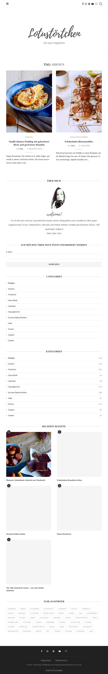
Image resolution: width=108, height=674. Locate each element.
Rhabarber (50, 622)
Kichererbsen (92, 613)
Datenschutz (61, 660)
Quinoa (38, 622)
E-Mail (9, 252)
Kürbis (32, 618)
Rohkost (62, 622)
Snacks (11, 329)
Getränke (12, 306)
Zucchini (68, 631)
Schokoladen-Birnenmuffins (79, 141)
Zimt (48, 631)
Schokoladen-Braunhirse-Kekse (69, 480)
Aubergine (12, 609)
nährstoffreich (81, 618)
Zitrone (57, 631)
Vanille (52, 627)
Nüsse (95, 618)
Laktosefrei (44, 618)
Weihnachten (13, 631)
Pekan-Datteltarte (64, 534)
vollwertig (87, 627)
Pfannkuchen (13, 622)
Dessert (11, 289)
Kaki (80, 613)
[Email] (92, 4)
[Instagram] (86, 4)
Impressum (46, 660)
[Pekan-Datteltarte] (79, 508)
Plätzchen (27, 622)
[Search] (100, 4)
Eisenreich (86, 609)
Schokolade (75, 622)
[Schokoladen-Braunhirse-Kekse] (79, 454)
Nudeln (68, 618)
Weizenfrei (27, 631)
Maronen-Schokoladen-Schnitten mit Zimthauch (25, 480)
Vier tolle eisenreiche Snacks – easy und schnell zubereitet (24, 589)
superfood (23, 627)
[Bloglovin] (96, 4)
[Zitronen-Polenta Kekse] (28, 508)
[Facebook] (83, 4)
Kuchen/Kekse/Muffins (17, 318)
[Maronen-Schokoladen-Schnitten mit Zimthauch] (28, 454)
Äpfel (91, 631)
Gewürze (21, 613)
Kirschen (11, 618)
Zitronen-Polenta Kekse (15, 534)
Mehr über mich (54, 233)
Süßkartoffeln (38, 627)
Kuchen (22, 618)
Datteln (74, 609)
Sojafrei (88, 622)
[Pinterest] (89, 4)
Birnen (23, 609)
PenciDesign (77, 665)
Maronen (56, 618)
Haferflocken (48, 613)
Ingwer (71, 613)
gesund (11, 613)
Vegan (61, 627)
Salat (10, 323)
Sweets (11, 341)
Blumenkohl (49, 609)
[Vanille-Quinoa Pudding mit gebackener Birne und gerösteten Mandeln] (29, 101)
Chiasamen (62, 609)
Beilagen (11, 283)
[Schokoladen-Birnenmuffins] (79, 101)
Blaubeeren (34, 609)
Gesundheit (12, 300)
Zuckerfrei (80, 631)
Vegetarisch (73, 627)
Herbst (61, 613)
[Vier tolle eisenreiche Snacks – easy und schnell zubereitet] (28, 562)
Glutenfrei (34, 613)
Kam (21, 149)
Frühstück (12, 295)
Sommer (11, 627)
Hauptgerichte (14, 312)
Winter (38, 631)
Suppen (11, 335)
